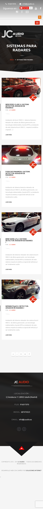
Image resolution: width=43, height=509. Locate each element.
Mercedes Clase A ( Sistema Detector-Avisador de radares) (17, 106)
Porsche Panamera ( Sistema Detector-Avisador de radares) (18, 173)
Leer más (9, 135)
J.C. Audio (12, 110)
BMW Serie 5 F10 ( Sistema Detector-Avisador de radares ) (19, 240)
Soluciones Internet (34, 470)
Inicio (12, 59)
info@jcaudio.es (28, 4)
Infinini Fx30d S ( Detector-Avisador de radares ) (17, 307)
